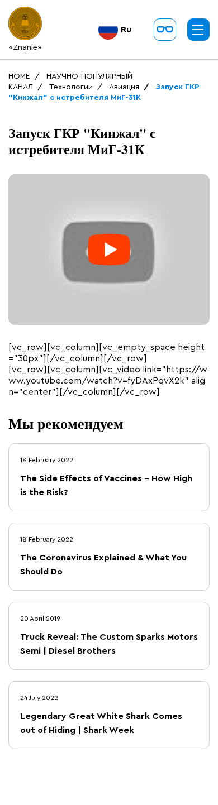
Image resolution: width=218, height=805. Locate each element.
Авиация (124, 87)
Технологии (71, 87)
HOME (19, 76)
